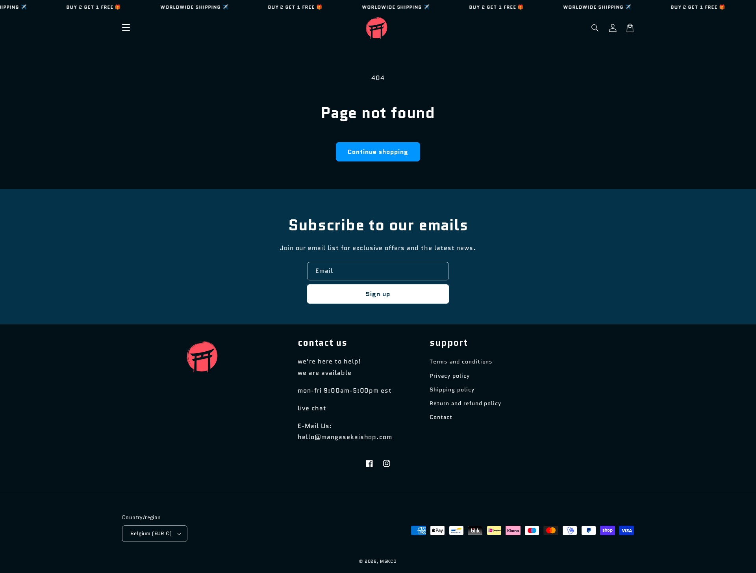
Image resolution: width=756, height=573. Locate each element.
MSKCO (388, 561)
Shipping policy (452, 389)
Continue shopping (378, 151)
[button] (595, 28)
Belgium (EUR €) (151, 533)
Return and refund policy (465, 403)
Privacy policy (449, 376)
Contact (441, 417)
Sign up (378, 294)
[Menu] (126, 28)
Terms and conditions (461, 361)
